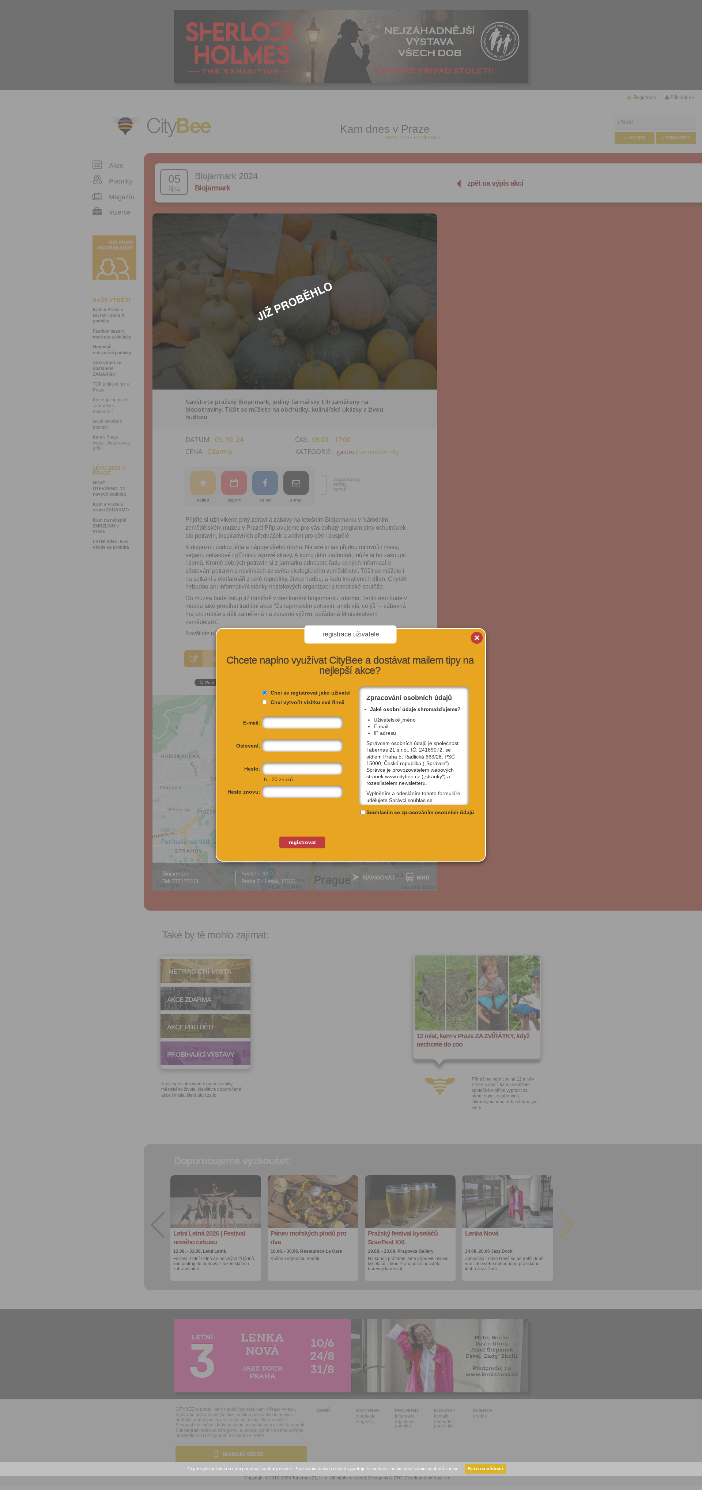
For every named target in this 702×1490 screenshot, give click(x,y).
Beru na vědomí (485, 1468)
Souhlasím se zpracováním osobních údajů (420, 812)
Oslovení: (248, 746)
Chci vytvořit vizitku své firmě (307, 702)
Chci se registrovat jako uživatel (311, 693)
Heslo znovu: (243, 792)
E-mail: (251, 723)
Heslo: (252, 769)
